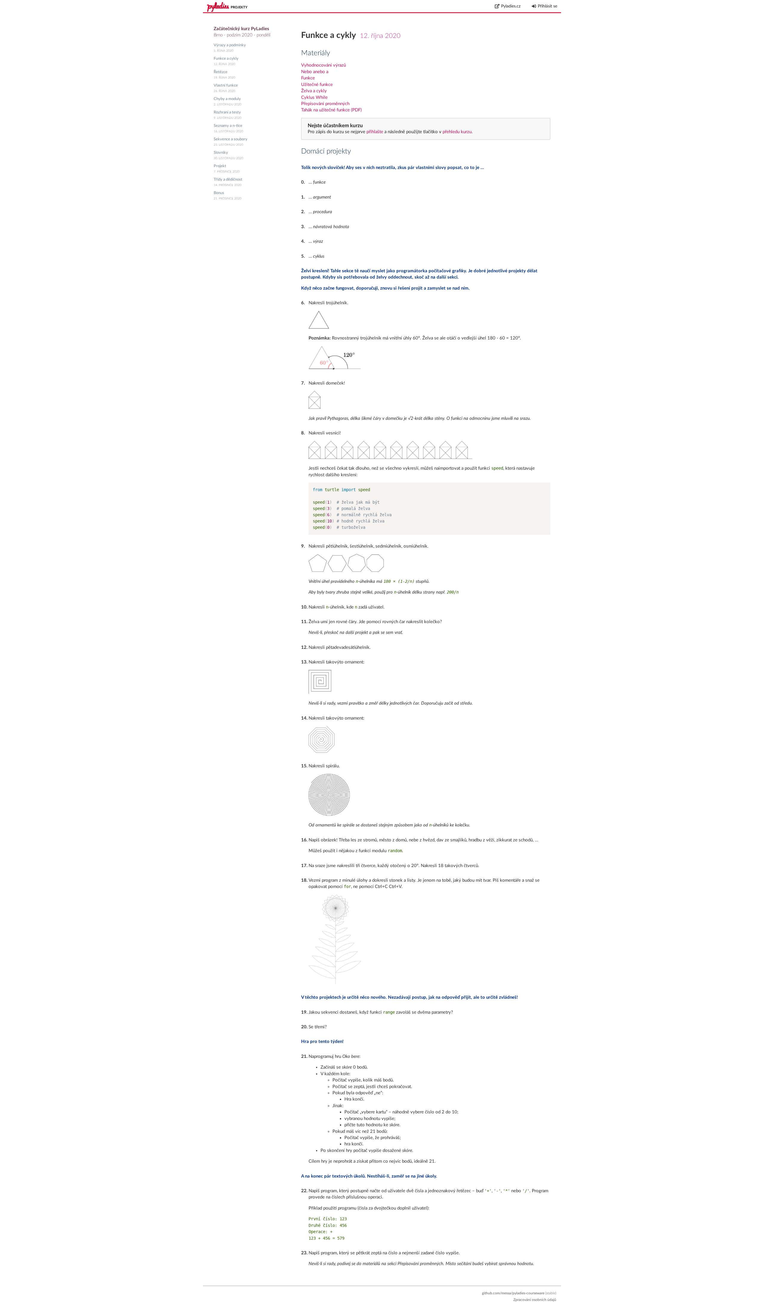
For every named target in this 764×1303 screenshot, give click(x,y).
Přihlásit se (547, 6)
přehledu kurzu (456, 132)
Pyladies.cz (510, 6)
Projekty (239, 7)
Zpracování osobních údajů (534, 1300)
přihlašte (374, 132)
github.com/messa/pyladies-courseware (513, 1293)
